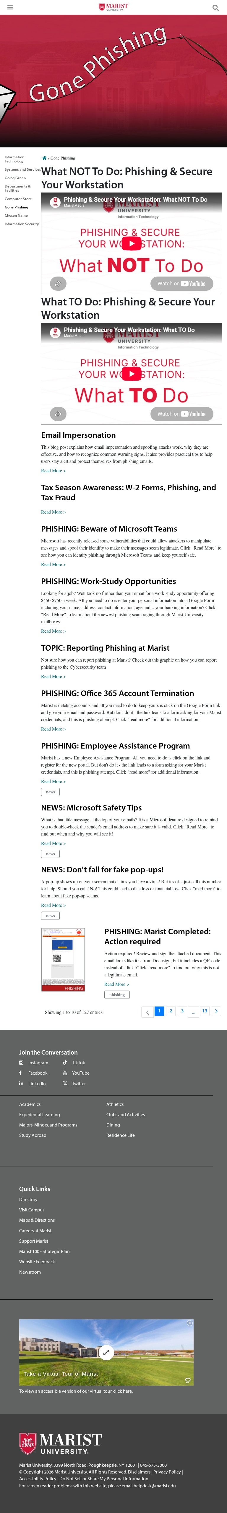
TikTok (78, 1062)
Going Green (15, 177)
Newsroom (30, 1272)
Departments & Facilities (17, 188)
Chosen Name (16, 215)
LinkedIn (37, 1083)
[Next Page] (216, 1011)
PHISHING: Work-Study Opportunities (108, 582)
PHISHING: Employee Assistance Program (115, 746)
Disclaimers (139, 1472)
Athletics (115, 1104)
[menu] (9, 9)
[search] (218, 7)
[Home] (44, 158)
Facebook (38, 1073)
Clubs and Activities (125, 1114)
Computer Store (18, 198)
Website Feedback (37, 1261)
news (50, 792)
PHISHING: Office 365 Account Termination (117, 694)
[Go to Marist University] (113, 8)
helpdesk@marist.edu (155, 1486)
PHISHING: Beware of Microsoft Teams (109, 529)
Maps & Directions (37, 1220)
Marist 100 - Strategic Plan (44, 1251)
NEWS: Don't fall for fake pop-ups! (102, 870)
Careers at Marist (35, 1231)
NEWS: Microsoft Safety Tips (91, 808)
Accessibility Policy (37, 1478)
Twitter (79, 1083)
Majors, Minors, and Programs (48, 1125)
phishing (117, 994)
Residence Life (120, 1135)
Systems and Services (23, 169)
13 (206, 1012)
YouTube (81, 1073)
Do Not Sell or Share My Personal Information (103, 1478)
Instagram (38, 1062)
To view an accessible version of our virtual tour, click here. (76, 1391)
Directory (28, 1199)
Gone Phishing (16, 207)
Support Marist (33, 1241)
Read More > (53, 470)
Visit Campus (31, 1210)
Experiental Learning (39, 1114)
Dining (113, 1125)
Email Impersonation (78, 436)
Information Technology (14, 158)
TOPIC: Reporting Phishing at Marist (105, 648)
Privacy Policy (167, 1472)
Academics (29, 1104)
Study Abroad (32, 1135)
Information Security (22, 223)
